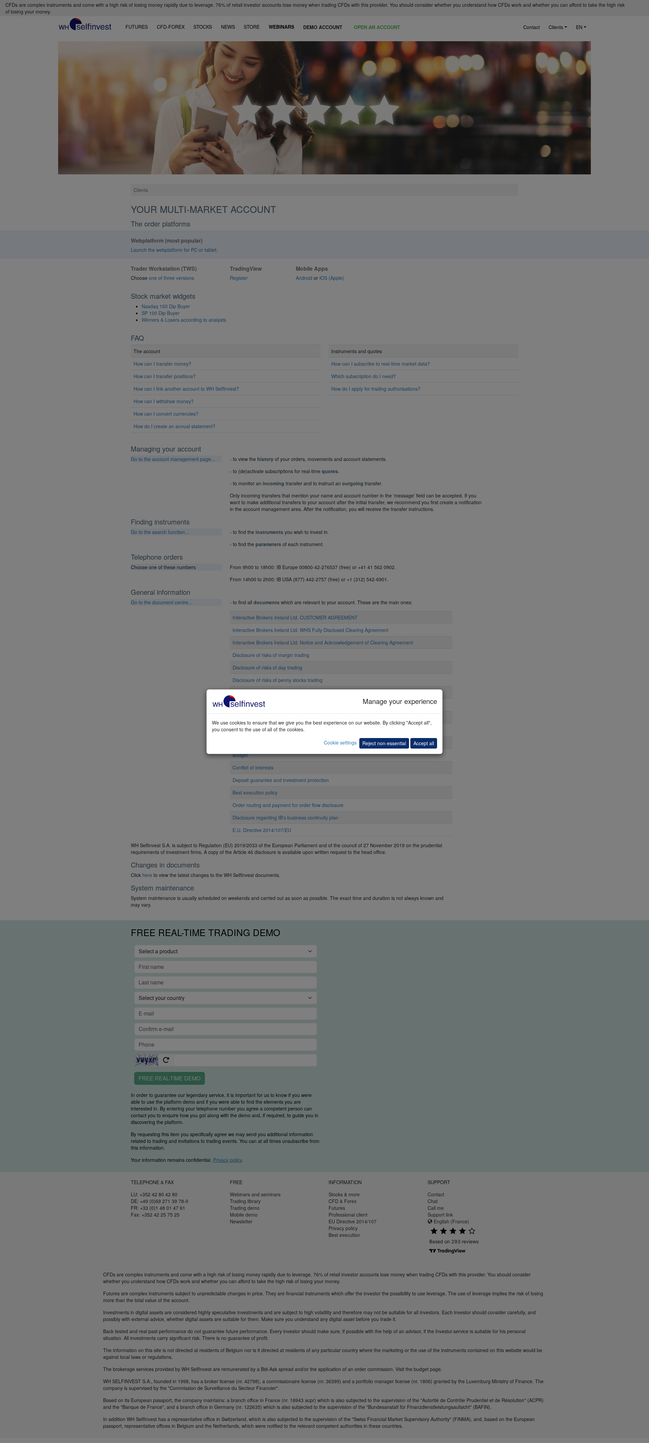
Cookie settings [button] (340, 742)
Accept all (423, 743)
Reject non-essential (384, 743)
